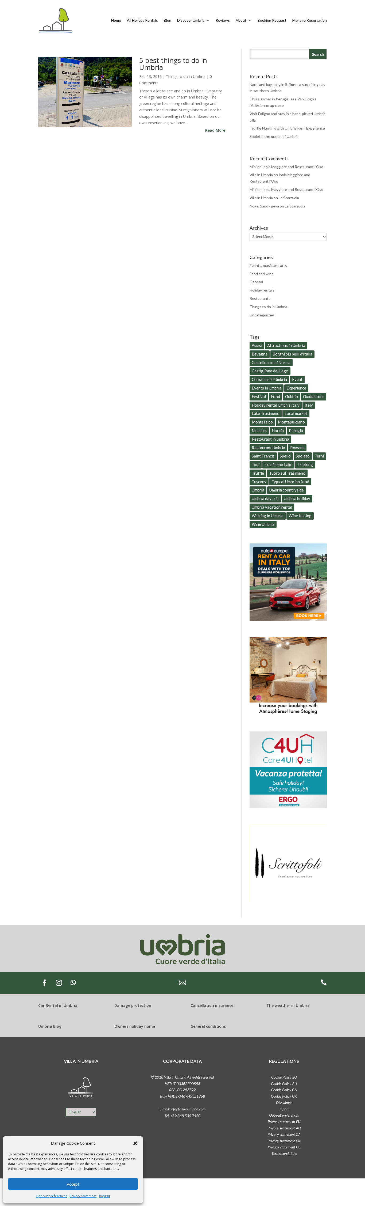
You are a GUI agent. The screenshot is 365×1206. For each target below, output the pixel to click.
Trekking (305, 464)
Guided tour (313, 396)
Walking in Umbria (268, 515)
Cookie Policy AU (284, 1083)
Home (116, 20)
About (241, 20)
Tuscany (259, 481)
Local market (296, 413)
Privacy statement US (284, 1147)
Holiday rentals (262, 290)
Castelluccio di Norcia (271, 362)
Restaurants (260, 298)
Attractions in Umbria (286, 345)
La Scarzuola (289, 197)
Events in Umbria (266, 387)
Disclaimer (284, 1102)
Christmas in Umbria (269, 379)
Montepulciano (291, 421)
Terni (319, 455)
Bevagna (259, 353)
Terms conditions (284, 1153)
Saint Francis (263, 455)
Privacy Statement (83, 1196)
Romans (297, 447)
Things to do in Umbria (185, 76)
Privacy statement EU (284, 1121)
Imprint (104, 1196)
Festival (259, 396)
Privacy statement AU (284, 1128)
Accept (73, 1184)
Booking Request (272, 20)
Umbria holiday (297, 498)
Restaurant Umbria (268, 447)
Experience (296, 387)
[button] (135, 1143)
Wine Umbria (263, 524)
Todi (255, 464)
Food (275, 396)
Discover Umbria (190, 20)
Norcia (278, 430)
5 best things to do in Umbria (173, 63)
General (256, 281)
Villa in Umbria (261, 174)
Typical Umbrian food (290, 481)
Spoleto (303, 455)
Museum (259, 430)
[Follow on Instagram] (59, 983)
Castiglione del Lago (270, 370)
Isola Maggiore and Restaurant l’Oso (292, 166)
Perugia (296, 430)
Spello (285, 455)
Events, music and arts (268, 265)
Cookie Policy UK (284, 1096)
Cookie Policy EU (284, 1077)
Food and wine (262, 273)
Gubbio (291, 396)
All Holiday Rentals (142, 20)
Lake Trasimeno (265, 413)
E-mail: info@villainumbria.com (182, 1109)
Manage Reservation (309, 20)
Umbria (258, 489)
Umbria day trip (265, 498)
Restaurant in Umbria (270, 439)
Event (297, 379)
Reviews (223, 20)
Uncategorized (262, 315)
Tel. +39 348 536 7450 (182, 1115)
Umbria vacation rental (272, 507)
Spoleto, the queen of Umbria (274, 136)
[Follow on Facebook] (44, 983)
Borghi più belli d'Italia (292, 353)
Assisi (257, 345)
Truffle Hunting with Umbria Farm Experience (287, 128)
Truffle (258, 473)
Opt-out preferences (51, 1196)
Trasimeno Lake (278, 464)
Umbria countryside (286, 489)
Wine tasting (300, 515)
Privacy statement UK (284, 1141)
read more (215, 130)
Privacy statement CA (284, 1134)
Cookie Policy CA (284, 1089)
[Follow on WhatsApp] (73, 983)
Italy (309, 405)
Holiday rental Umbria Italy (276, 405)
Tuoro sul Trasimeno (287, 473)
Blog (167, 20)
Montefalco (262, 421)
